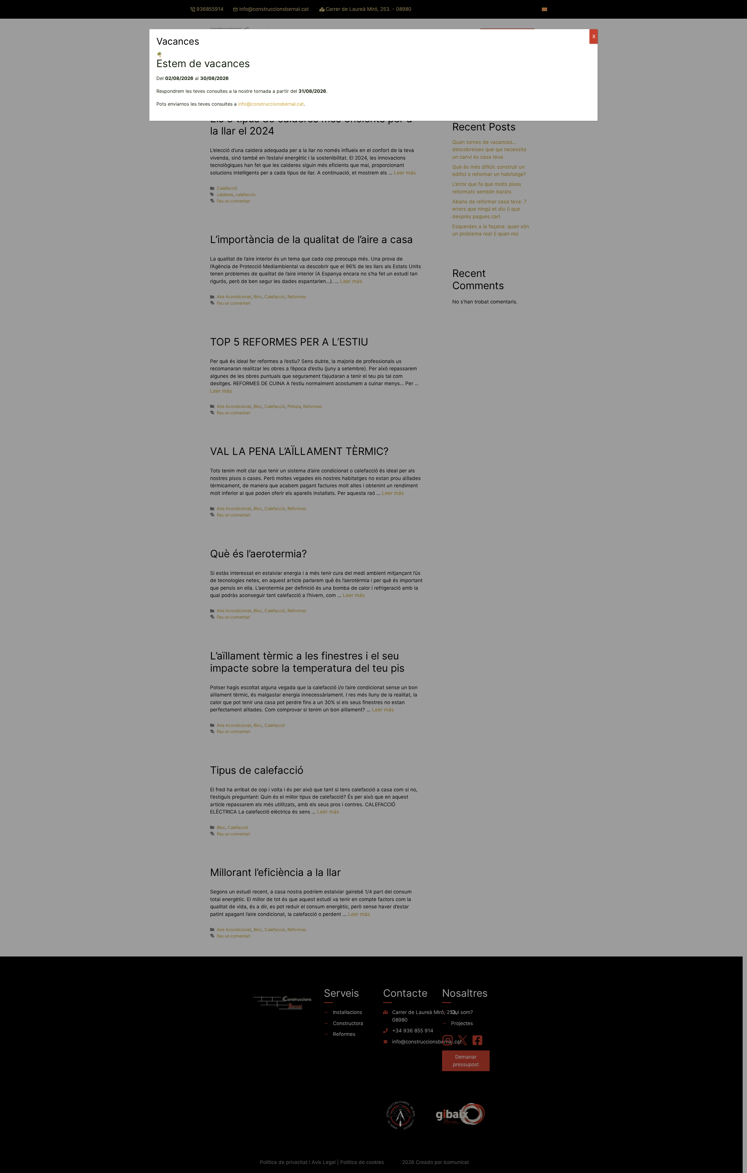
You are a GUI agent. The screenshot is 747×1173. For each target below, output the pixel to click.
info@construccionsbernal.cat (271, 104)
